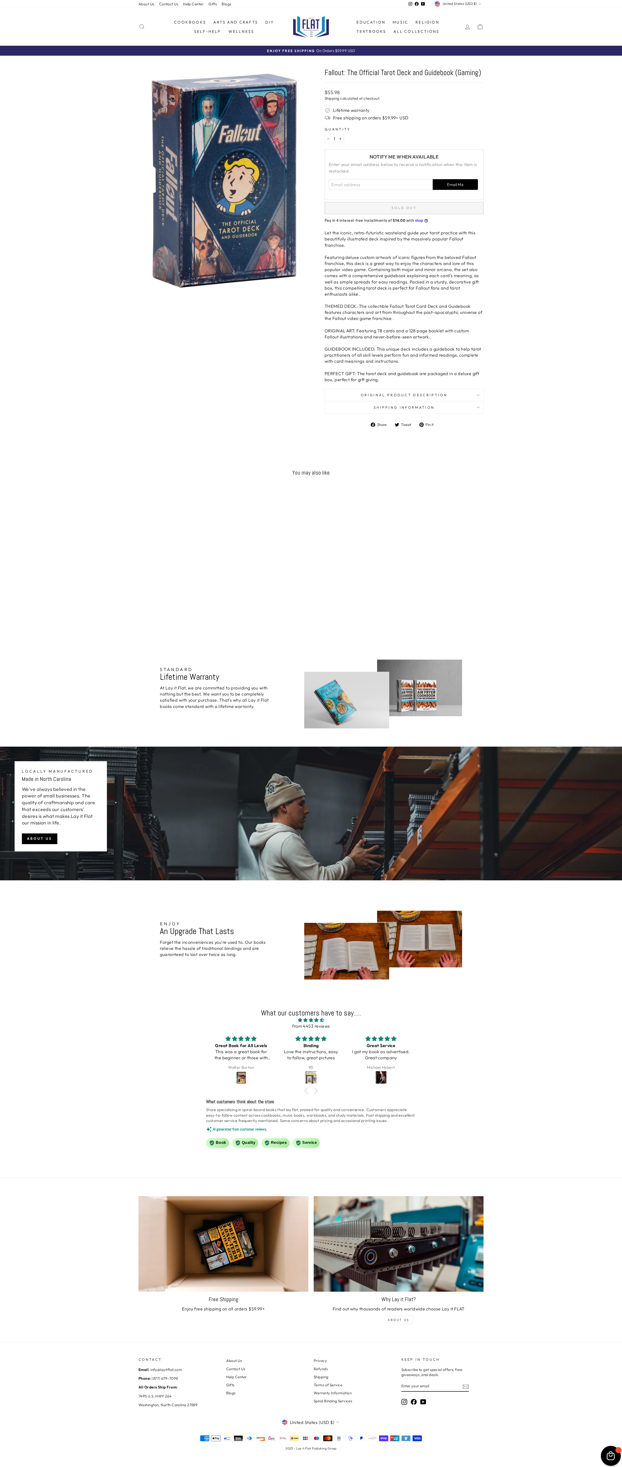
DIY (269, 22)
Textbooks (371, 31)
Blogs (226, 4)
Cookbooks (190, 22)
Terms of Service (328, 1385)
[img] (311, 1020)
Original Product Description (404, 395)
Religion (427, 22)
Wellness (241, 31)
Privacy (320, 1360)
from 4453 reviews (311, 1026)
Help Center (193, 4)
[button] (307, 1090)
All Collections (416, 31)
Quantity (338, 129)
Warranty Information (333, 1393)
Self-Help (207, 31)
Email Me (455, 184)
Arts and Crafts (235, 22)
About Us (146, 4)
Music (400, 22)
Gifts (212, 4)
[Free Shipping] (223, 1244)
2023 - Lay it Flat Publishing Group (311, 1448)
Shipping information (404, 407)
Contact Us (168, 4)
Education (370, 22)
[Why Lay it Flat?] (399, 1244)
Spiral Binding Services (333, 1401)
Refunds (321, 1369)
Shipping (332, 98)
